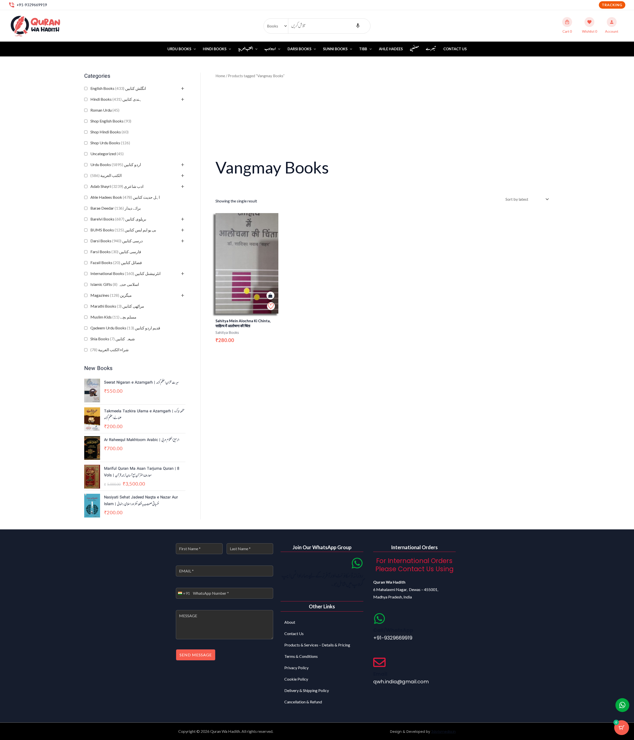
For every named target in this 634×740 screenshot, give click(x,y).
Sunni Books (335, 49)
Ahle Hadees (391, 49)
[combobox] (183, 593)
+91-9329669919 (32, 4)
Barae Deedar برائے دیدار (115, 208)
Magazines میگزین (111, 295)
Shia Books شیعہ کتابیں (112, 338)
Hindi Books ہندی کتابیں (116, 99)
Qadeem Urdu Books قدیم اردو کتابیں (125, 327)
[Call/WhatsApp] (379, 618)
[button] (612, 5)
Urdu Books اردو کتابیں (115, 164)
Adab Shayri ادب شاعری (116, 186)
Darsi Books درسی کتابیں (116, 240)
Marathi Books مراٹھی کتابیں (117, 306)
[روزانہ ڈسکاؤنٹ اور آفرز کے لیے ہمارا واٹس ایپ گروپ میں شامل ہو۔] (357, 563)
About (289, 622)
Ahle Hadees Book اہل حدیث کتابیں (125, 197)
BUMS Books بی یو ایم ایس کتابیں (123, 229)
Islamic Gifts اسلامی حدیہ (114, 284)
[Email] (379, 662)
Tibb (363, 49)
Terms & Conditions (301, 656)
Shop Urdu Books (110, 142)
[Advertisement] (382, 117)
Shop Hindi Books (109, 131)
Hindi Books (214, 49)
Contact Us (455, 49)
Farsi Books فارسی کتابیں (115, 251)
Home (220, 76)
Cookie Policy (296, 679)
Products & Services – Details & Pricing (317, 644)
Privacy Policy (296, 667)
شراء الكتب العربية (109, 349)
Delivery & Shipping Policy (306, 690)
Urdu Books (179, 49)
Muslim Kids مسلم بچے (113, 317)
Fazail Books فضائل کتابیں (116, 262)
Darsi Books (299, 49)
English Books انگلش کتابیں (118, 88)
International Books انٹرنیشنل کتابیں (125, 273)
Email (380, 673)
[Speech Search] (358, 26)
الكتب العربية (106, 175)
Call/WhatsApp (393, 630)
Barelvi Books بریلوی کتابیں (118, 219)
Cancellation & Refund (303, 701)
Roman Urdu (104, 110)
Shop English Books (110, 121)
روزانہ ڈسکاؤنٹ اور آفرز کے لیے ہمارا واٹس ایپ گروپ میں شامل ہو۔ (322, 580)
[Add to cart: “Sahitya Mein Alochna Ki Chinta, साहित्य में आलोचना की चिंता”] (270, 296)
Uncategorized (107, 153)
